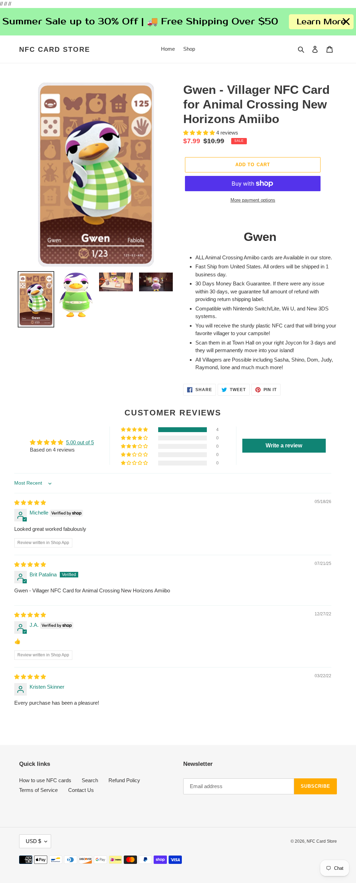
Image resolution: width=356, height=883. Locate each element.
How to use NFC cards (45, 780)
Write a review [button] (284, 445)
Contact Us (81, 790)
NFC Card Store (54, 49)
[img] (30, 502)
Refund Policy (124, 780)
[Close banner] (346, 22)
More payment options (252, 200)
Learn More (321, 21)
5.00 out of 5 (80, 442)
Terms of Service (38, 790)
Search (90, 780)
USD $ (33, 841)
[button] (199, 133)
